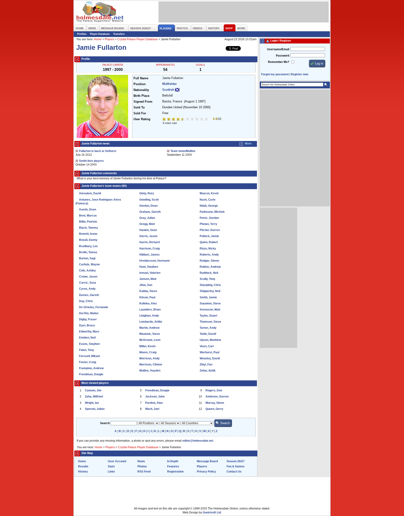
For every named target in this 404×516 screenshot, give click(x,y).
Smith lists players (91, 160)
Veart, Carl (207, 346)
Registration (175, 471)
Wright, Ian (92, 402)
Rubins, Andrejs (210, 266)
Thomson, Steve (210, 321)
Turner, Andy (208, 327)
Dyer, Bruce (87, 325)
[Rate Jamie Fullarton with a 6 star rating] (188, 119)
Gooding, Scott (149, 199)
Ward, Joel (152, 409)
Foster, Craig (87, 362)
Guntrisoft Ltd (212, 512)
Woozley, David (210, 358)
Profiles (82, 33)
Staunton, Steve (210, 303)
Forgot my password (275, 74)
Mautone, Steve (149, 333)
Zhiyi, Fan (206, 364)
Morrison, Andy (149, 358)
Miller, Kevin (147, 346)
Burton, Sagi (87, 258)
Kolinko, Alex (148, 303)
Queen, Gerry (214, 409)
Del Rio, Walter (89, 313)
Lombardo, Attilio (150, 321)
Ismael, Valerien (149, 272)
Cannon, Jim (93, 390)
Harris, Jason (148, 236)
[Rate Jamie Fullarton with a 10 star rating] (206, 119)
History (83, 471)
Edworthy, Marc (89, 331)
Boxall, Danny (88, 239)
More (248, 143)
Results (83, 466)
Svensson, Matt (210, 309)
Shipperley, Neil (210, 291)
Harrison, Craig (149, 248)
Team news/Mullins (182, 151)
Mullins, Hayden (149, 370)
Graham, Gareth (150, 211)
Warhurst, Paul (209, 352)
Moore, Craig (147, 352)
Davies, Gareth (89, 295)
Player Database (100, 33)
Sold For (139, 113)
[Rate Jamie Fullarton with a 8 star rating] (197, 119)
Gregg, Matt (147, 224)
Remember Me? (278, 62)
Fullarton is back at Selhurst (97, 151)
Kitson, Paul (147, 297)
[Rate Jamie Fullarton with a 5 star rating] (183, 119)
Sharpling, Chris (210, 285)
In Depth (172, 461)
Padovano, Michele (212, 211)
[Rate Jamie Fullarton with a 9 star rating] (202, 119)
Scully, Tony (207, 279)
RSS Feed (144, 471)
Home (98, 39)
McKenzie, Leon (149, 340)
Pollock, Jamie (209, 236)
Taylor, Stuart (208, 315)
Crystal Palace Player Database (137, 39)
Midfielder (169, 84)
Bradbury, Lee (88, 246)
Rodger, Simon (209, 260)
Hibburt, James (149, 254)
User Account (117, 461)
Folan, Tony (86, 350)
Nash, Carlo (207, 199)
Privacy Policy (206, 471)
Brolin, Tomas (88, 252)
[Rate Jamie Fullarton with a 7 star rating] (192, 119)
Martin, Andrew (149, 327)
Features (173, 466)
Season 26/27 (236, 461)
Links (111, 471)
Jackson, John (155, 396)
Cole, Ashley (87, 270)
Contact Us (234, 471)
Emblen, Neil (87, 337)
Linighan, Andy (149, 315)
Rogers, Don (214, 390)
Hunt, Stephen (148, 266)
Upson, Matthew (210, 340)
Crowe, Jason (88, 276)
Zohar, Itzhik (208, 370)
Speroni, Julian (95, 409)
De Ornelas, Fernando (93, 307)
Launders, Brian (150, 309)
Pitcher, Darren (210, 230)
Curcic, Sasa (87, 282)
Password (282, 55)
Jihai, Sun (145, 285)
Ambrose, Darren (217, 396)
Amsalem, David (90, 193)
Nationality (141, 90)
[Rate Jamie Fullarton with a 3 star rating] (174, 119)
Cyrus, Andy (87, 288)
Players (109, 39)
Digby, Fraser (88, 319)
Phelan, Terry (208, 224)
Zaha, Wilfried (94, 396)
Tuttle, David (208, 333)
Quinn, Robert (209, 242)
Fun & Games (236, 466)
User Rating (141, 119)
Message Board (207, 461)
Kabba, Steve (148, 291)
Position (139, 84)
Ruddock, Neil (209, 272)
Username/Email (278, 49)
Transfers (119, 33)
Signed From (142, 101)
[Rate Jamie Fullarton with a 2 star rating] (169, 119)
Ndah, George (209, 205)
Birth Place (141, 95)
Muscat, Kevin (209, 193)
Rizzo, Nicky (208, 248)
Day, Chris (86, 301)
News (141, 461)
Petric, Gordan (209, 218)
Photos (142, 466)
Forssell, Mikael (89, 356)
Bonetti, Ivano (88, 233)
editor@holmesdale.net (197, 440)
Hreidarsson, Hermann (154, 260)
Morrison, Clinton (150, 364)
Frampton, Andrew (91, 368)
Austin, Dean (87, 209)
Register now (299, 74)
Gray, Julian (147, 218)
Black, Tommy (88, 227)
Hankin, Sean (148, 230)
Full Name (140, 78)
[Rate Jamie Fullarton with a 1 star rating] (164, 119)
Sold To (139, 107)
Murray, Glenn (215, 402)
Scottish (168, 89)
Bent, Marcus (88, 215)
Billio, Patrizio (88, 221)
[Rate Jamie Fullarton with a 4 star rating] (178, 119)
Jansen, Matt (147, 279)
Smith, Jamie (208, 297)
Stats (111, 466)
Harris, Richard (149, 242)
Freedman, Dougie (91, 374)
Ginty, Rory (146, 193)
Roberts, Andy (209, 254)
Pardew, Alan (154, 402)
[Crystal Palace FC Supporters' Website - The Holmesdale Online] (100, 12)
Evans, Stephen (89, 344)
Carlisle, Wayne (89, 264)
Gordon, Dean (148, 205)
